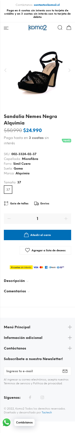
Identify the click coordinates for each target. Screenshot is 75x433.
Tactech (47, 412)
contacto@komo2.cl (47, 5)
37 (8, 189)
